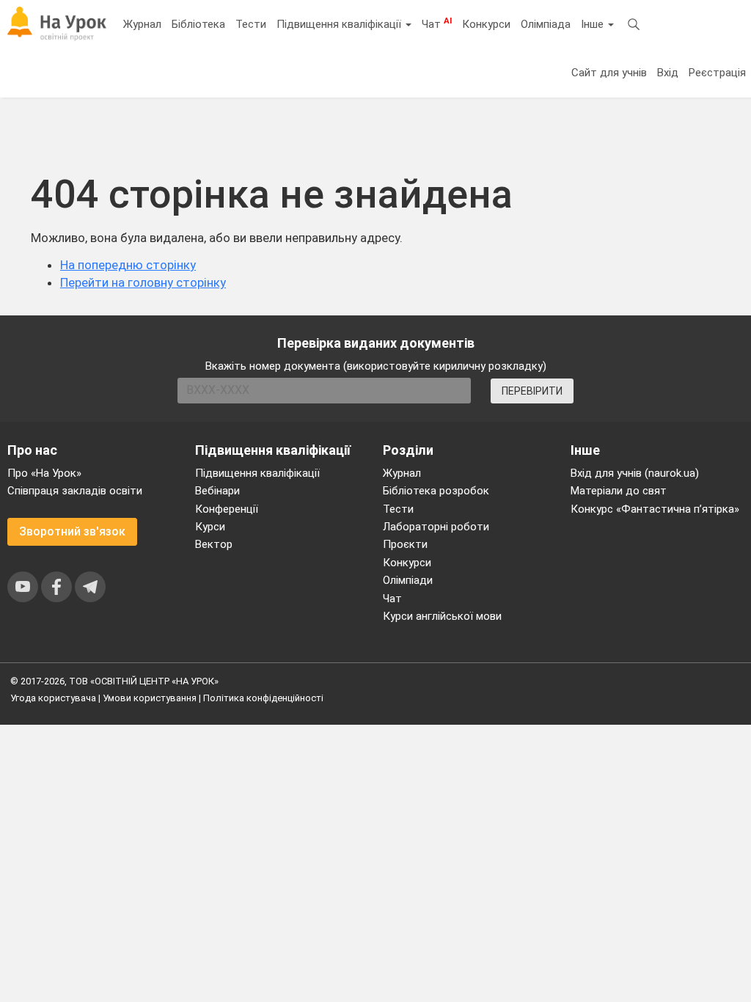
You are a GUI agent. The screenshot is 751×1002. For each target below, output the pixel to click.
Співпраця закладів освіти (74, 490)
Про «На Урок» (44, 473)
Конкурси (486, 24)
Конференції (226, 509)
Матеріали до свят (619, 490)
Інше (594, 24)
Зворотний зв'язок (72, 531)
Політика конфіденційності (263, 697)
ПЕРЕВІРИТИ (532, 391)
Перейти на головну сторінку (143, 282)
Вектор (213, 544)
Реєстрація (717, 72)
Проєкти (405, 544)
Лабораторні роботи (436, 526)
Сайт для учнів (609, 72)
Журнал (142, 24)
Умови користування (150, 697)
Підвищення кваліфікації (340, 24)
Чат (437, 23)
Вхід (667, 72)
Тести (250, 24)
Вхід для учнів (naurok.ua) (635, 473)
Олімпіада (546, 24)
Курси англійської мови (442, 616)
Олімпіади (408, 580)
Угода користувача (53, 697)
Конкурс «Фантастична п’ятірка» (655, 509)
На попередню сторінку (128, 264)
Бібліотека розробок (436, 490)
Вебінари (217, 490)
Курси (210, 526)
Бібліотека (198, 24)
